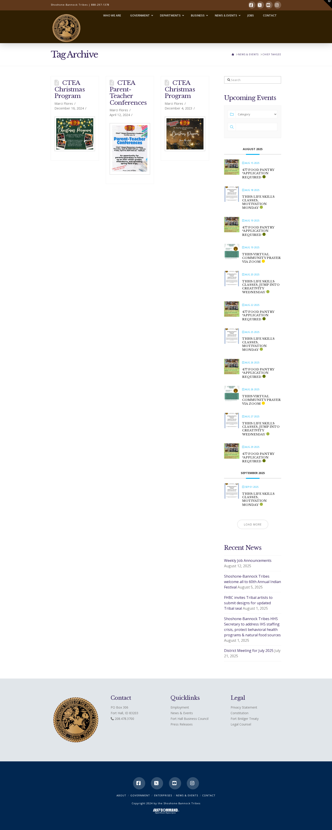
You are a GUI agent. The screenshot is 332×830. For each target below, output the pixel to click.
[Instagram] (277, 5)
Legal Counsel (241, 724)
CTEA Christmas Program (69, 89)
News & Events (182, 713)
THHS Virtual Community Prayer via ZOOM (261, 258)
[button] (327, 4)
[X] (260, 5)
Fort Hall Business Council (189, 718)
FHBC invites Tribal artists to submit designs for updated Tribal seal (248, 603)
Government (140, 795)
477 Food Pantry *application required (258, 173)
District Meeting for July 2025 (249, 650)
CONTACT (208, 795)
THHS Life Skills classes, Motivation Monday (258, 202)
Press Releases (182, 724)
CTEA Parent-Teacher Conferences (128, 92)
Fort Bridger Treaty (245, 718)
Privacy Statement (244, 707)
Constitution (239, 713)
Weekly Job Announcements (247, 560)
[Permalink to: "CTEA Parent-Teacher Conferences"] (129, 149)
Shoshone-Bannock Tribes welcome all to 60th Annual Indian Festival (252, 582)
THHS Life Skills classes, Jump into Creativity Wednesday (261, 286)
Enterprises (163, 795)
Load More (253, 524)
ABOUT (121, 795)
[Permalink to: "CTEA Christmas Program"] (74, 133)
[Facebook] (251, 5)
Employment (180, 707)
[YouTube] (269, 5)
